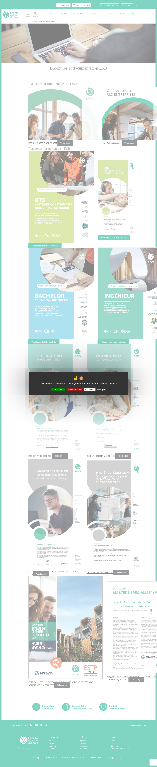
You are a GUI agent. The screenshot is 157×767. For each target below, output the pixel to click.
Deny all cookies (75, 389)
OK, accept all (58, 389)
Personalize (89, 389)
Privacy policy (101, 389)
